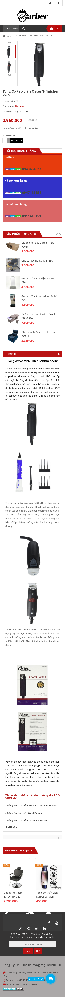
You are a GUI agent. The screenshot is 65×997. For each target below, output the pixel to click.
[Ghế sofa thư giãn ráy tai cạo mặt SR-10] (13, 335)
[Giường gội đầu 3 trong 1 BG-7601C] (13, 246)
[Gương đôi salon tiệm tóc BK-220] (13, 282)
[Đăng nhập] (50, 3)
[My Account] (58, 3)
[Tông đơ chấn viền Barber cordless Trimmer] (49, 877)
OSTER (19, 100)
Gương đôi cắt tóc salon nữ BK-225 (39, 298)
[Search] (23, 28)
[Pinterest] (28, 928)
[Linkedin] (44, 928)
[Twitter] (36, 928)
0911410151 (31, 216)
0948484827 (31, 169)
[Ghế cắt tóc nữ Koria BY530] (13, 264)
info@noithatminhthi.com (25, 984)
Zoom (58, 82)
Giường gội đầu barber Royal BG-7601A (38, 315)
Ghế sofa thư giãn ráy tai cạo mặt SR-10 (38, 333)
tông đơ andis (24, 785)
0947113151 (31, 192)
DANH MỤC (12, 28)
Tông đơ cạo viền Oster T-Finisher (27, 820)
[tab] (32, 354)
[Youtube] (57, 923)
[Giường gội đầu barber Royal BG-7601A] (13, 318)
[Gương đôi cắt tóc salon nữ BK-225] (13, 300)
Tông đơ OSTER (21, 111)
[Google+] (21, 928)
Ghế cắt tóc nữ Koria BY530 (37, 260)
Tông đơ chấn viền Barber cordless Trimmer (47, 896)
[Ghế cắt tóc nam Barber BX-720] (16, 877)
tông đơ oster (21, 773)
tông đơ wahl (19, 781)
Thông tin (11, 353)
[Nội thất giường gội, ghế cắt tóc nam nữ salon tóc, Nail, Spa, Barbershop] (32, 15)
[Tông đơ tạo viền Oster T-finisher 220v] (9, 51)
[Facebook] (49, 923)
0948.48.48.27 (24, 980)
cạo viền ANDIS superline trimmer (32, 805)
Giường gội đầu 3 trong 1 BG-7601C (38, 244)
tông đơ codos (38, 781)
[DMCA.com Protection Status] (13, 988)
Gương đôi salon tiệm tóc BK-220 (38, 280)
